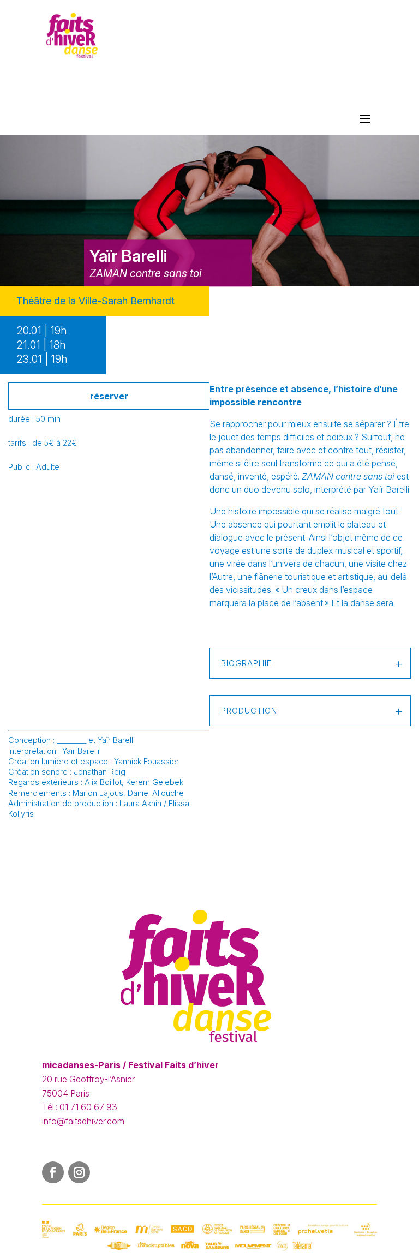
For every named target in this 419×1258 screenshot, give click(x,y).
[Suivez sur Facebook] (53, 1172)
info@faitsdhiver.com (83, 1121)
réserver (109, 396)
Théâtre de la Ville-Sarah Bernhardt (95, 301)
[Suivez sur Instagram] (79, 1172)
